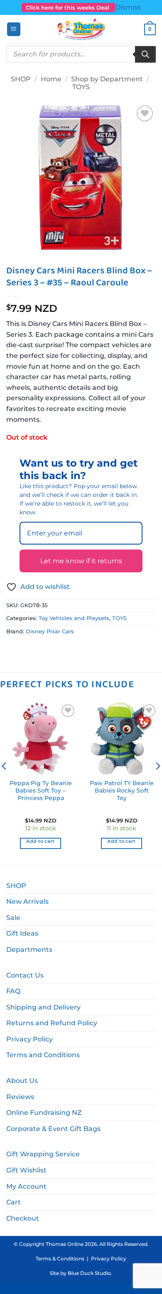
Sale (13, 918)
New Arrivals (27, 901)
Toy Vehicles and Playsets (74, 618)
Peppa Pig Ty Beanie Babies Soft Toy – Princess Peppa (41, 790)
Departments (29, 949)
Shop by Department (107, 79)
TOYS (81, 87)
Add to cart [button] (40, 841)
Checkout (22, 1218)
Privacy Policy (29, 1039)
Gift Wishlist (26, 1170)
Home (51, 79)
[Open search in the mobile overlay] (81, 54)
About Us (22, 1081)
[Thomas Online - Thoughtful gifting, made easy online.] (81, 29)
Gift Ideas (22, 933)
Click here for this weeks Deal (68, 7)
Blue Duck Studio (89, 1273)
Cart (13, 1202)
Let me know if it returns (81, 561)
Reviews (20, 1097)
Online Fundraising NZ (44, 1112)
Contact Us (25, 975)
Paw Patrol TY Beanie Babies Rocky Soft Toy (122, 790)
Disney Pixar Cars (50, 631)
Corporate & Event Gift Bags (53, 1129)
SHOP (21, 79)
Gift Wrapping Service (43, 1154)
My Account (26, 1186)
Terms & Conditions (60, 1258)
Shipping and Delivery (43, 1007)
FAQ (13, 991)
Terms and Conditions (43, 1055)
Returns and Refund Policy (51, 1023)
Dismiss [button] (128, 7)
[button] (13, 29)
